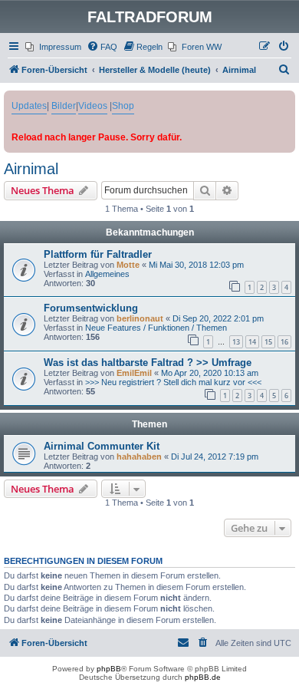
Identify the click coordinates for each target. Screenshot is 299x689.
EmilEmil (134, 372)
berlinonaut (140, 318)
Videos (92, 106)
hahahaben (139, 456)
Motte (128, 264)
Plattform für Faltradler (98, 254)
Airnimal (31, 168)
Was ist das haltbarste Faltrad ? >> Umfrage (147, 362)
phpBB (109, 668)
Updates (29, 106)
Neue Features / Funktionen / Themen (156, 327)
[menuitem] (53, 47)
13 (236, 342)
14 (252, 342)
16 (284, 342)
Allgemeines (107, 274)
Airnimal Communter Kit (101, 446)
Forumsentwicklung (91, 308)
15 (268, 342)
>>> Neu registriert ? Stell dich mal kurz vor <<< (173, 382)
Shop (123, 106)
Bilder (63, 106)
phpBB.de (203, 677)
